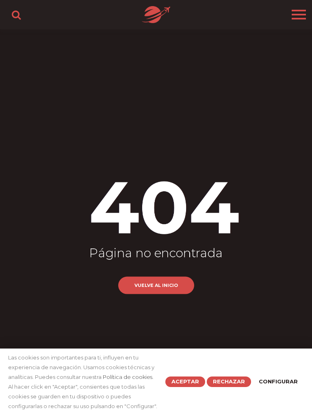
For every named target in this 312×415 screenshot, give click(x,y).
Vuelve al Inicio (156, 285)
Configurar (278, 381)
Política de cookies (127, 377)
